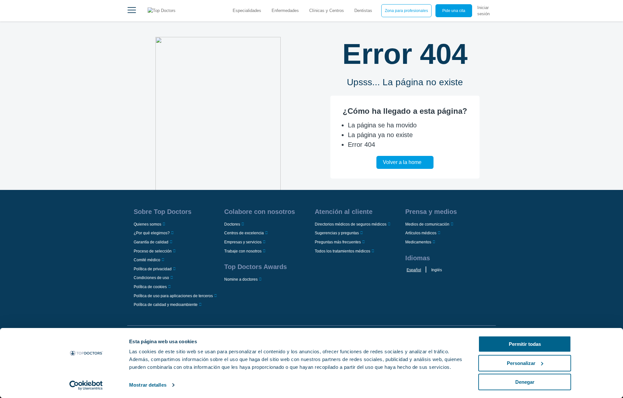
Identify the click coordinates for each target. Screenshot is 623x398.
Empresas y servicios (243, 242)
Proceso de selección (153, 251)
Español (414, 270)
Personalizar (521, 363)
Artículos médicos (420, 233)
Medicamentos (418, 242)
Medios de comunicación (427, 224)
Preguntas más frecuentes (338, 242)
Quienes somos (147, 224)
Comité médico (147, 260)
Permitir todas (525, 344)
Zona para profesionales (406, 10)
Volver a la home (402, 162)
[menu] (131, 10)
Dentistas (363, 10)
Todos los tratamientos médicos (342, 251)
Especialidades (247, 10)
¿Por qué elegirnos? (152, 233)
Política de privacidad (153, 269)
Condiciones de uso (151, 277)
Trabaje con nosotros (243, 251)
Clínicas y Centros (326, 10)
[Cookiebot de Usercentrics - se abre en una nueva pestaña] (86, 385)
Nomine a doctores (241, 279)
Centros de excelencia (244, 233)
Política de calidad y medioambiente (166, 304)
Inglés (436, 270)
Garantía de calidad (151, 242)
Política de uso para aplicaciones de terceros (173, 296)
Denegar (524, 382)
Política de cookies (150, 287)
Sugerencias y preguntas (337, 233)
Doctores (232, 224)
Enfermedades (285, 10)
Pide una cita (453, 10)
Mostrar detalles (147, 385)
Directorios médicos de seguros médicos (350, 224)
